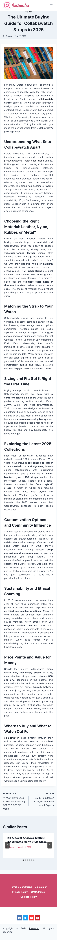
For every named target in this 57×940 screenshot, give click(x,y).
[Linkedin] (19, 917)
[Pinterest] (37, 917)
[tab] (23, 860)
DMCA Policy (37, 892)
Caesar (9, 36)
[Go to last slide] (7, 845)
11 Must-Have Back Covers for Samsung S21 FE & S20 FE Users (14, 801)
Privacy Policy (20, 892)
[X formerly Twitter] (25, 917)
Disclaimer (41, 887)
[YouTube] (31, 917)
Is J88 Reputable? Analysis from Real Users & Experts (44, 799)
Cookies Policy (28, 897)
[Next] (49, 845)
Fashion (28, 12)
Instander (34, 928)
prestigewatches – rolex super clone (24, 160)
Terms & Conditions (21, 887)
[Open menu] (51, 5)
